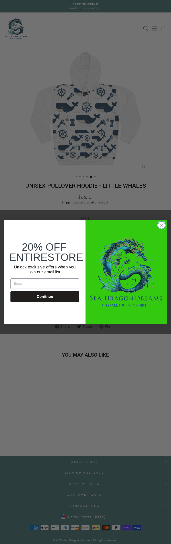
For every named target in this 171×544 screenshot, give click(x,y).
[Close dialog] (161, 225)
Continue (45, 296)
